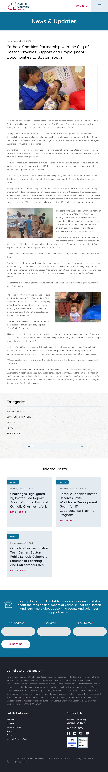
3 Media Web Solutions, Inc (8, 761)
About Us (11, 731)
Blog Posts (14, 411)
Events (11, 422)
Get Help (11, 719)
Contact (10, 735)
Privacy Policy (21, 762)
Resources (13, 433)
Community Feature (19, 417)
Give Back (11, 723)
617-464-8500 (75, 727)
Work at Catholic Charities (18, 739)
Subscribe (15, 644)
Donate (80, 5)
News (10, 428)
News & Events (14, 727)
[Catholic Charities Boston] (18, 2)
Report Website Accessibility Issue (94, 762)
